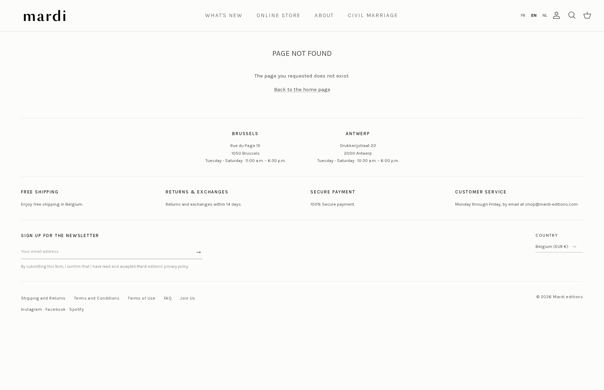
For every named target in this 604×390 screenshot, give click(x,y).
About (324, 15)
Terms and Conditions (97, 298)
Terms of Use (142, 298)
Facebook (55, 309)
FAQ (168, 298)
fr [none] (523, 15)
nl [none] (544, 15)
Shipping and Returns (43, 298)
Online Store (279, 15)
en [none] (534, 15)
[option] (523, 15)
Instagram (31, 309)
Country (546, 235)
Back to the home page (302, 89)
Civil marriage (373, 15)
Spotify (76, 309)
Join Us (187, 298)
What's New (224, 15)
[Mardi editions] (44, 15)
